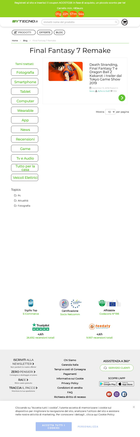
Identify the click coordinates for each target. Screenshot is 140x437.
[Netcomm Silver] (64, 303)
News (91, 91)
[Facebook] (124, 393)
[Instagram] (116, 393)
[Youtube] (109, 393)
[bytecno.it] (25, 21)
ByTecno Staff (103, 91)
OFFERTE (44, 32)
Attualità (22, 200)
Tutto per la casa (25, 167)
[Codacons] (109, 302)
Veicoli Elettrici (25, 177)
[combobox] (80, 22)
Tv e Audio (25, 158)
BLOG (59, 32)
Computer (25, 101)
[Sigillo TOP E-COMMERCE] (31, 302)
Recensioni (25, 139)
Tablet (25, 91)
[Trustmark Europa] (76, 303)
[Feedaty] (99, 326)
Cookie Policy (106, 414)
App (25, 120)
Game (25, 148)
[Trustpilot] (40, 326)
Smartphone (25, 82)
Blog (25, 40)
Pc (19, 195)
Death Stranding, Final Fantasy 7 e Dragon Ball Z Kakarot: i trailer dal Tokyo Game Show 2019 (105, 74)
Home (15, 40)
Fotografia (25, 72)
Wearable (25, 110)
